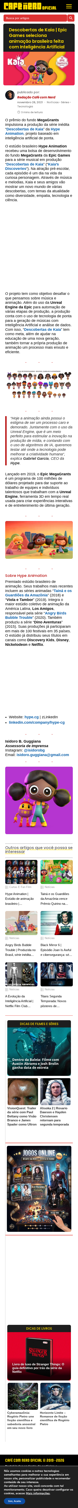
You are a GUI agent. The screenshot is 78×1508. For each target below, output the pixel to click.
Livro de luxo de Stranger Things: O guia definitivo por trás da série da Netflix (38, 1367)
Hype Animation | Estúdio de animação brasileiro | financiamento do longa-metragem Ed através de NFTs (21, 899)
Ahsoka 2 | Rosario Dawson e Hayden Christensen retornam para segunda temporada (54, 1116)
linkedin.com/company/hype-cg (37, 722)
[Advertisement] (39, 249)
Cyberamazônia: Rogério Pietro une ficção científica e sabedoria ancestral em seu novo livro (21, 1420)
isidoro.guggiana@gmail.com (43, 755)
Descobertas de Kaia (24, 129)
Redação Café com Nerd (36, 97)
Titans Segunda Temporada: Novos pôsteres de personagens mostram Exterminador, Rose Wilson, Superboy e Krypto (56, 1001)
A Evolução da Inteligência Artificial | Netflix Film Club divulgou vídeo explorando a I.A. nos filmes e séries (19, 1001)
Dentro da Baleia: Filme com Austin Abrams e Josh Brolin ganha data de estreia (35, 1063)
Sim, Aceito (14, 1501)
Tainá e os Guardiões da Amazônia (38, 593)
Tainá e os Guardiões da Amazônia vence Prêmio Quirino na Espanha (55, 899)
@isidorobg (34, 750)
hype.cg (32, 717)
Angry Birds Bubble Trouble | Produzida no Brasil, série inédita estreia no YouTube (20, 950)
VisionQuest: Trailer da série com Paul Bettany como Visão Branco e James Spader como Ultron (22, 1116)
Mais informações (38, 1493)
